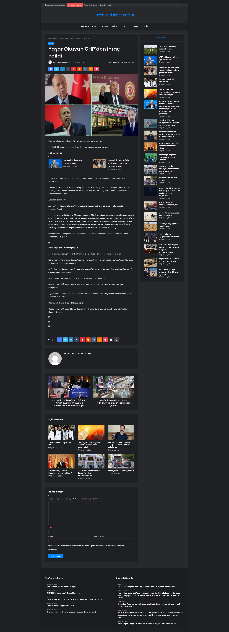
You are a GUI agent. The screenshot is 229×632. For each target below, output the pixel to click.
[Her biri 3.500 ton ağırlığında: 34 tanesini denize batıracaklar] (150, 123)
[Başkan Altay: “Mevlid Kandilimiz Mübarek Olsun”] (61, 461)
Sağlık (114, 26)
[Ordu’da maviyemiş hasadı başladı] (150, 49)
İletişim (145, 26)
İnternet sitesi (98, 537)
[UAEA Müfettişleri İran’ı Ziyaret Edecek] (55, 163)
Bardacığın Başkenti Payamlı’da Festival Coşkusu (167, 157)
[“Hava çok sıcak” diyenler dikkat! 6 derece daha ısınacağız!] (91, 432)
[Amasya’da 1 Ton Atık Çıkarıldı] (121, 461)
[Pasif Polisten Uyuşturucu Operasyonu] (150, 237)
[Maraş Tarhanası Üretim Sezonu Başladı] (150, 216)
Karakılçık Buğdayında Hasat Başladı (168, 224)
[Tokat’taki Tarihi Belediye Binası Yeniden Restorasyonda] (91, 461)
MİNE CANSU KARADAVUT (62, 62)
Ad (50, 528)
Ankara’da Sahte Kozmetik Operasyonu (168, 203)
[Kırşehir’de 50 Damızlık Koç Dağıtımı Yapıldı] (150, 262)
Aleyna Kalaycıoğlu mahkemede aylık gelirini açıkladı (169, 272)
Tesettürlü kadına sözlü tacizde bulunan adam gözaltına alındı (107, 5)
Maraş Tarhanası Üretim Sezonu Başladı (169, 214)
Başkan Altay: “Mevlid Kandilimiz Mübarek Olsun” (60, 472)
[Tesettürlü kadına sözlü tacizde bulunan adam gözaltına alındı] (99, 163)
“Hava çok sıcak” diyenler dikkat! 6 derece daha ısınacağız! (89, 444)
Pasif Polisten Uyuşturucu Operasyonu (169, 235)
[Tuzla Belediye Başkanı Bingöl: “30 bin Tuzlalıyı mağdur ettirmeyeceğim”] (150, 248)
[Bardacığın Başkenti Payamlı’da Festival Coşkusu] (150, 157)
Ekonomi (104, 26)
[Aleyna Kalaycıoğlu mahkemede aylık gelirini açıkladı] (150, 272)
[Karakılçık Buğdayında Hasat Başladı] (150, 226)
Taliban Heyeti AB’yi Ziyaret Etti (60, 443)
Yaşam (135, 26)
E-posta (52, 537)
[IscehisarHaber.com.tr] (114, 15)
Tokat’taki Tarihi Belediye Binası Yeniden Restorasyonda (89, 473)
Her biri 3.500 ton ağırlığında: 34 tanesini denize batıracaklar (169, 122)
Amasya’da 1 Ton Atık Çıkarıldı (121, 471)
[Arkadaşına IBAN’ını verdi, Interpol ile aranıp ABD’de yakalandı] (121, 432)
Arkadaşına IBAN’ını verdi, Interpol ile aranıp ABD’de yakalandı (119, 444)
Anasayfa (85, 26)
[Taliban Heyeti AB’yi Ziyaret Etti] (61, 432)
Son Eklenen (162, 37)
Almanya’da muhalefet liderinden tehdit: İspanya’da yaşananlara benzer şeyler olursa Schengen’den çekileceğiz (169, 107)
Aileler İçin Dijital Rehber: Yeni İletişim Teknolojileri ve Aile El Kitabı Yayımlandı (169, 192)
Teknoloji (125, 26)
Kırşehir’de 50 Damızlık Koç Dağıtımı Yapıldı (169, 260)
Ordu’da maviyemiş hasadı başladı (167, 47)
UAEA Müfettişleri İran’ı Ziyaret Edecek (169, 58)
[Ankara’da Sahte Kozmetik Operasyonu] (150, 205)
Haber (95, 26)
